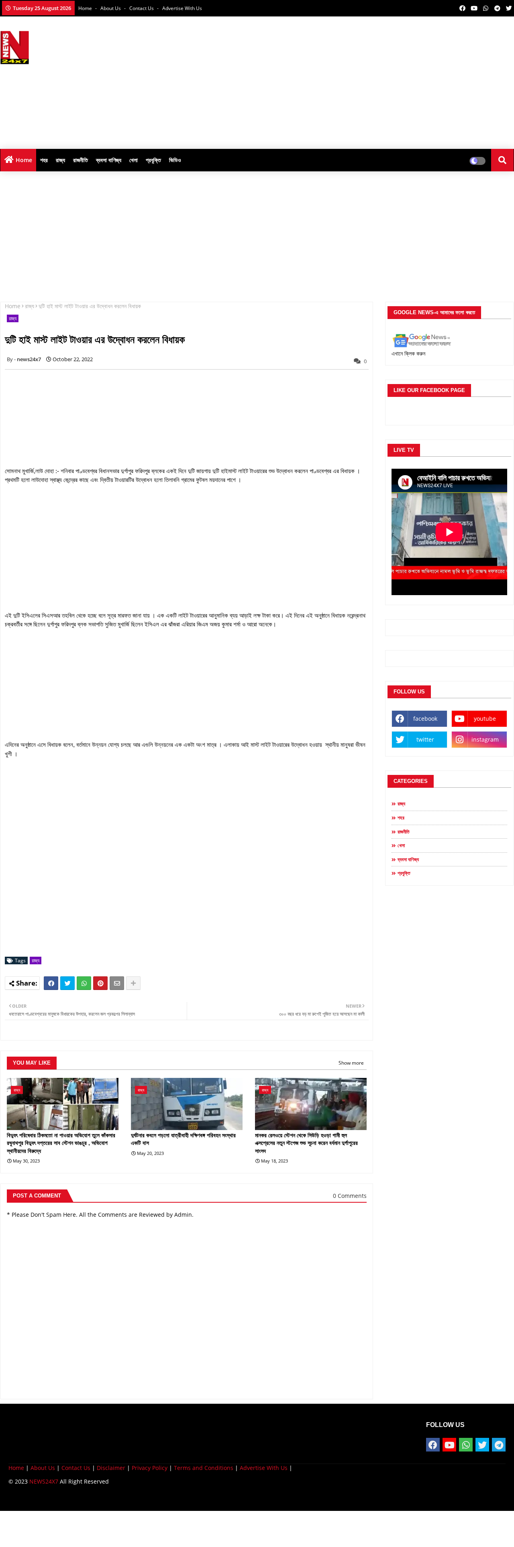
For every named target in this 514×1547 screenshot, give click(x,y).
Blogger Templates (66, 1498)
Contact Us (75, 1468)
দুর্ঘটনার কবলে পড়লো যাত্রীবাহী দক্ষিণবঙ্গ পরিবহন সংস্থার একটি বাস (183, 1139)
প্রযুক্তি (153, 160)
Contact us (142, 8)
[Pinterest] (100, 983)
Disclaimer (111, 1468)
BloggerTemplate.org (165, 1498)
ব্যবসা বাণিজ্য (108, 160)
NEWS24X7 (43, 1481)
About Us (111, 8)
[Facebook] (51, 983)
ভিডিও (175, 160)
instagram (485, 739)
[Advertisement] (368, 80)
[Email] (117, 983)
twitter (425, 739)
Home (85, 8)
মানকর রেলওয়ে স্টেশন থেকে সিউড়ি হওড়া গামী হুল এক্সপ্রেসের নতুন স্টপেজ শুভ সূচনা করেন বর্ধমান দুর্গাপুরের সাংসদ (306, 1143)
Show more (351, 1062)
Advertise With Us (182, 8)
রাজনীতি (80, 160)
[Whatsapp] (84, 983)
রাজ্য (60, 160)
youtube (485, 718)
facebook (425, 718)
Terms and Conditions (203, 1468)
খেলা (133, 160)
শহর (44, 160)
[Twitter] (67, 983)
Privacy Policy (149, 1468)
